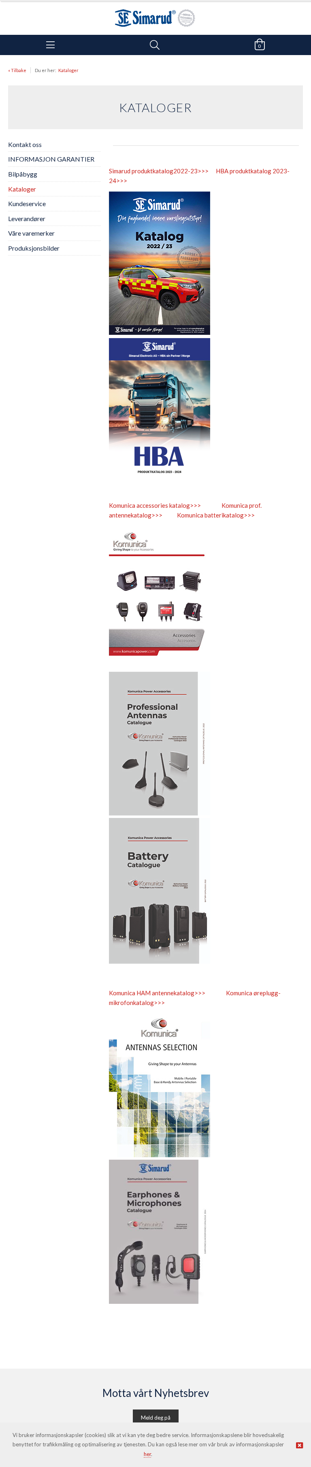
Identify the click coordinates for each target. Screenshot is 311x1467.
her (147, 1454)
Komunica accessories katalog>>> (155, 505)
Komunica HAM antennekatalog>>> (157, 992)
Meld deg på (155, 1417)
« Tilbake (17, 70)
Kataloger (68, 70)
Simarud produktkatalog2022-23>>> (159, 171)
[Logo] (155, 14)
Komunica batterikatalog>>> (216, 515)
